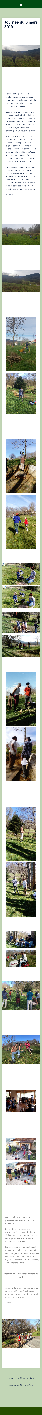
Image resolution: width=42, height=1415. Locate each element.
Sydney (36, 1411)
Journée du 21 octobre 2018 (21, 1378)
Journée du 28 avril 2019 (20, 1385)
